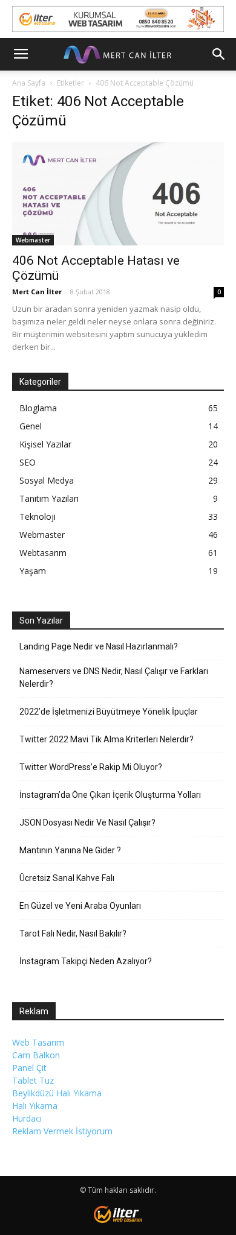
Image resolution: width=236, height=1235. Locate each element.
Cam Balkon (36, 1055)
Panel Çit (29, 1067)
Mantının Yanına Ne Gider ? (70, 850)
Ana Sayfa (28, 83)
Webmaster (33, 240)
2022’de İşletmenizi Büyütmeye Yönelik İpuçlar (108, 711)
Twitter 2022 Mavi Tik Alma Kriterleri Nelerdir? (106, 739)
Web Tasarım (38, 1042)
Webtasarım (43, 552)
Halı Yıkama (34, 1105)
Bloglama (38, 408)
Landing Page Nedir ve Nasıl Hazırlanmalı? (98, 646)
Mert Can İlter (37, 291)
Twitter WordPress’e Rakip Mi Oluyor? (90, 767)
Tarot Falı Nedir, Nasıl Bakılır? (72, 933)
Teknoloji (37, 516)
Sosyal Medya (46, 480)
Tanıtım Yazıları (49, 498)
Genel (30, 426)
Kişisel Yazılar (45, 444)
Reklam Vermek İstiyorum (62, 1131)
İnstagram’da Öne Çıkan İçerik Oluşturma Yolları (110, 795)
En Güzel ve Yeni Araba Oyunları (80, 906)
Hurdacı (27, 1118)
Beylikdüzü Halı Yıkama (57, 1093)
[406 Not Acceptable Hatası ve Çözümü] (118, 193)
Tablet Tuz (33, 1080)
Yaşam (32, 570)
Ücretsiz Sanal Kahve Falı (66, 878)
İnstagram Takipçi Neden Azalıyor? (85, 961)
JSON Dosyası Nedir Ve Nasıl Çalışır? (87, 822)
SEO (27, 462)
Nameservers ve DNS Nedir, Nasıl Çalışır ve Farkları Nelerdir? (113, 677)
